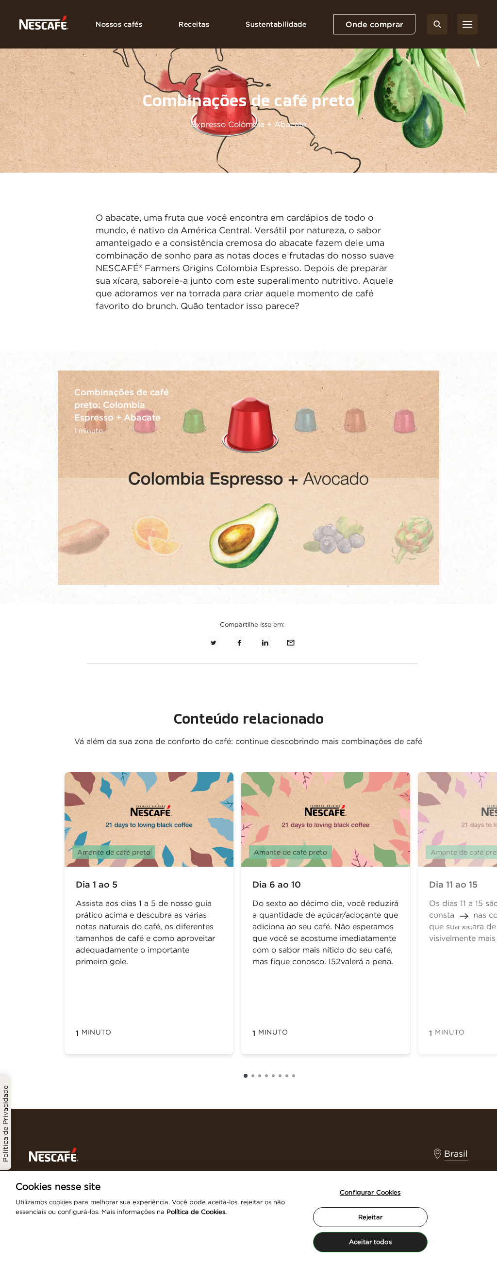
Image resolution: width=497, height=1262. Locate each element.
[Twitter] (213, 642)
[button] (246, 1076)
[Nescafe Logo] (43, 24)
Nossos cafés (119, 24)
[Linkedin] (265, 642)
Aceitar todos (370, 1242)
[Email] (291, 642)
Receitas (194, 24)
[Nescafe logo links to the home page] (53, 1154)
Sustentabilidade (276, 24)
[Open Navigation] (467, 24)
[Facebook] (239, 642)
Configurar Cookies (370, 1192)
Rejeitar (370, 1217)
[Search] (437, 24)
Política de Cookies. (196, 1212)
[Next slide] (464, 916)
